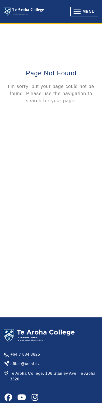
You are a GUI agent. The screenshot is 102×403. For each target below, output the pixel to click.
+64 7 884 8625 (25, 354)
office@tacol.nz (25, 364)
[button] (84, 11)
